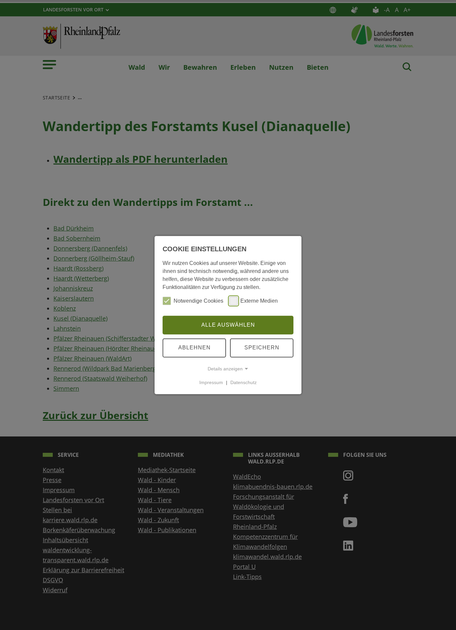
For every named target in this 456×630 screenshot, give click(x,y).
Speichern (261, 347)
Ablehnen (194, 347)
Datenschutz (243, 382)
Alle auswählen (228, 325)
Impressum (211, 382)
